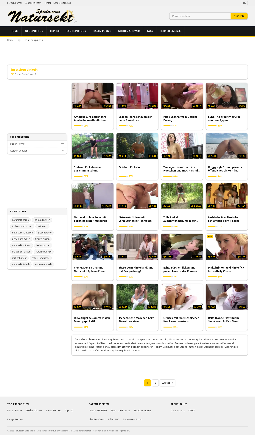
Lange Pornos (76, 31)
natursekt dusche (41, 258)
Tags (150, 31)
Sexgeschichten (33, 2)
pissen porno (45, 232)
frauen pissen (42, 239)
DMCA (191, 410)
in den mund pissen (22, 226)
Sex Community (143, 410)
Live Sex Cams (97, 419)
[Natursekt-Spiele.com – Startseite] (42, 16)
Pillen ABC (113, 419)
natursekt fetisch (20, 264)
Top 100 (55, 31)
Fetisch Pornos (14, 2)
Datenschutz (178, 410)
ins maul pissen (42, 220)
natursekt (42, 226)
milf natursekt (19, 258)
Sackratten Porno (132, 419)
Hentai (47, 2)
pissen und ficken (21, 239)
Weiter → (167, 382)
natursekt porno (20, 220)
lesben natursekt (43, 264)
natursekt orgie (44, 251)
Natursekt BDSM (62, 2)
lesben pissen (43, 245)
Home (14, 31)
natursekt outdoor (21, 245)
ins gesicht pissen (21, 251)
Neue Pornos (34, 31)
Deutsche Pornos (120, 410)
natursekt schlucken (22, 232)
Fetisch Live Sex (170, 31)
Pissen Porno (102, 31)
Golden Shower (129, 31)
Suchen (239, 16)
